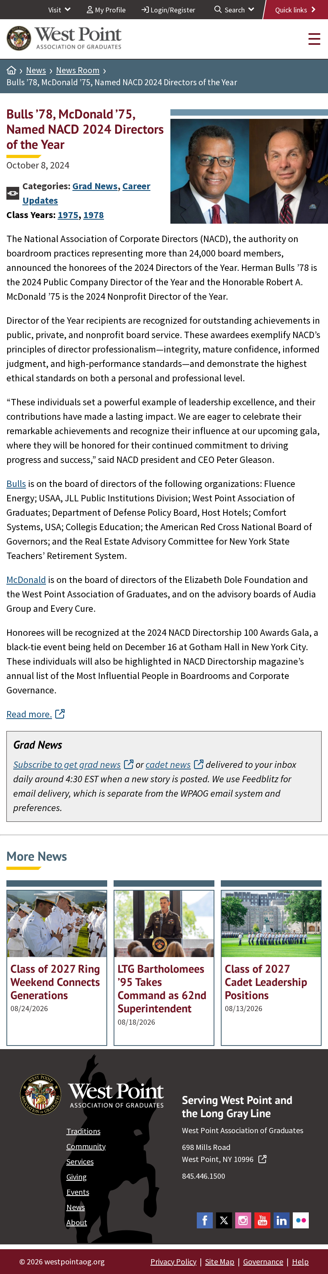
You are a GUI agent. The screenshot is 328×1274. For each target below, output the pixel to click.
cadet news (168, 764)
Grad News (95, 186)
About (76, 1222)
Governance (263, 1261)
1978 (93, 214)
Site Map (219, 1261)
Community (86, 1146)
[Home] (11, 70)
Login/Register (172, 9)
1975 (68, 214)
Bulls (16, 483)
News (36, 70)
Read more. (29, 714)
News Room (78, 70)
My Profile (109, 9)
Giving (76, 1177)
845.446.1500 (203, 1176)
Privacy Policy (173, 1261)
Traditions (83, 1131)
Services (80, 1161)
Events (77, 1192)
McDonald (26, 579)
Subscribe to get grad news (67, 764)
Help (300, 1261)
